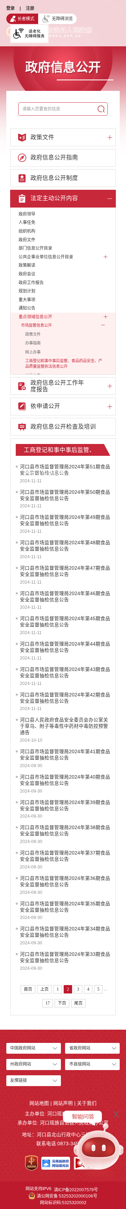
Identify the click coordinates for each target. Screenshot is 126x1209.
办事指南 (33, 343)
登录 (10, 8)
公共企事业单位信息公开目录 (46, 257)
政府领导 (27, 214)
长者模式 (26, 18)
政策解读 (27, 265)
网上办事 (33, 352)
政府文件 (27, 239)
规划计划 (27, 291)
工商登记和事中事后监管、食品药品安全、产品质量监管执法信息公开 (63, 363)
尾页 (78, 1003)
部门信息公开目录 (35, 248)
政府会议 (27, 274)
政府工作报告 (31, 282)
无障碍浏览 (62, 18)
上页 (44, 989)
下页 (62, 1003)
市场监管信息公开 (36, 325)
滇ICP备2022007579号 (76, 1189)
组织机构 (27, 231)
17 (48, 1003)
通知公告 (27, 308)
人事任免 (27, 222)
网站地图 (39, 1103)
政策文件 (33, 334)
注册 (30, 8)
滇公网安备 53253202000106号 (67, 1196)
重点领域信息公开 (35, 316)
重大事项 (27, 299)
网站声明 (63, 1103)
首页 (28, 989)
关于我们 (87, 1103)
